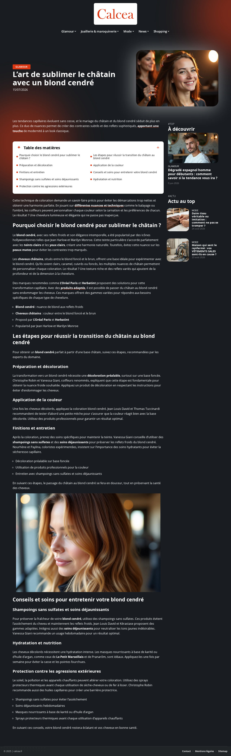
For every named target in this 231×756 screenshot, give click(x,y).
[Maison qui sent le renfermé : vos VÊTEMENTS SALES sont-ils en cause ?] (178, 250)
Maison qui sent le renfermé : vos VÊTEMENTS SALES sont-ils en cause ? (204, 249)
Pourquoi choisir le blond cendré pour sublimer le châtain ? (49, 156)
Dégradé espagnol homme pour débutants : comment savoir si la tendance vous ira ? (192, 174)
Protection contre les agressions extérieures (45, 186)
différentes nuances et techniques (99, 205)
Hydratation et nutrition (107, 179)
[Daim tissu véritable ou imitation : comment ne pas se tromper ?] (178, 219)
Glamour (22, 66)
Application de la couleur (108, 165)
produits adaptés (73, 288)
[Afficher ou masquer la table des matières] (109, 147)
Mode (195, 210)
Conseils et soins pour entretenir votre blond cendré (125, 172)
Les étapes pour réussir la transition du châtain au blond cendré (124, 156)
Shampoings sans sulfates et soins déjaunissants (49, 179)
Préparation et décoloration (36, 165)
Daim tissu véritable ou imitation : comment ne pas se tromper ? (205, 219)
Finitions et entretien (32, 172)
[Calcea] (115, 14)
